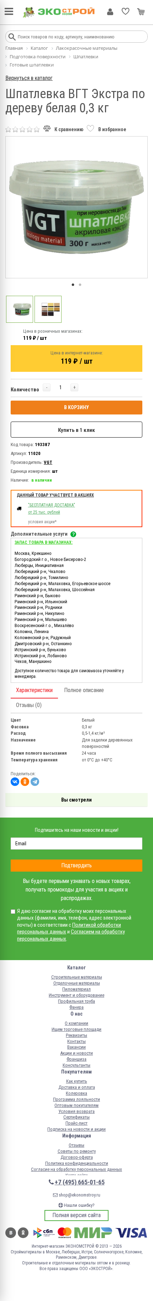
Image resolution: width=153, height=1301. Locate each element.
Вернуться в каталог (29, 78)
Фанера (76, 1007)
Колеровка (76, 1093)
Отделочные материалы (76, 983)
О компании (76, 1023)
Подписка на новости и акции (76, 1129)
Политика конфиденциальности (76, 1163)
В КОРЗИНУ (76, 407)
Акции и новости (76, 1053)
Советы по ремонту (77, 1151)
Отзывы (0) (29, 705)
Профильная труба (76, 1001)
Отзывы (76, 1145)
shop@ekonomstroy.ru (79, 1195)
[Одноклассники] (25, 781)
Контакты (76, 1041)
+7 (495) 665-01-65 (80, 1182)
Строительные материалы (76, 977)
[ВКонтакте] (15, 781)
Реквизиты (76, 1035)
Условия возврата (76, 1111)
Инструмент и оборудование (76, 995)
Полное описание (84, 690)
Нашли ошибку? (79, 1205)
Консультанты (76, 1065)
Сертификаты (76, 1117)
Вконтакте (10, 1232)
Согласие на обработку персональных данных (76, 1169)
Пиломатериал (76, 989)
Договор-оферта (76, 1157)
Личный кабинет (110, 12)
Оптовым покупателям (76, 1105)
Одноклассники (23, 1232)
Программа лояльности (76, 1099)
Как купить (76, 1081)
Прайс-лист (76, 1123)
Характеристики (34, 690)
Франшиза (76, 1059)
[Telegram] (35, 781)
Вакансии (76, 1047)
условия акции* (42, 521)
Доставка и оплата (76, 1087)
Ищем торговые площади (76, 1029)
